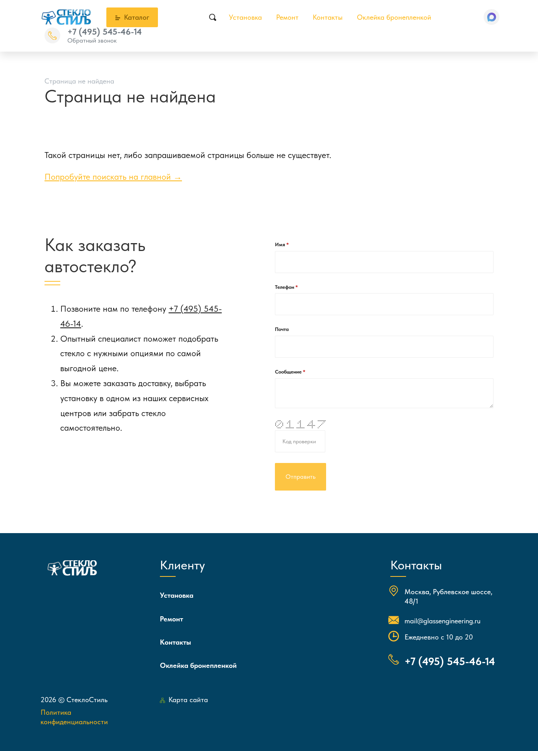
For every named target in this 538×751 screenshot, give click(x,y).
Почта (282, 329)
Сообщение (289, 372)
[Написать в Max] (491, 17)
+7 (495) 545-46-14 (104, 31)
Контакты (328, 17)
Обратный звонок (92, 40)
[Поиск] (212, 17)
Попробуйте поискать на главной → (113, 176)
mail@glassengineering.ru (442, 621)
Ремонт (287, 17)
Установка (245, 17)
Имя (280, 244)
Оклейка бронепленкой (394, 17)
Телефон (285, 287)
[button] (491, 17)
